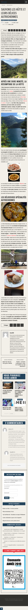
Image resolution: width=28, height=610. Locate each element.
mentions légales (14, 480)
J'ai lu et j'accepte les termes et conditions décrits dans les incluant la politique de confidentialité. (13, 481)
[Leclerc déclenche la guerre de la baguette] (8, 385)
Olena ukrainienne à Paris (8, 511)
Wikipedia (22, 183)
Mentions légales (14, 600)
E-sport (23, 530)
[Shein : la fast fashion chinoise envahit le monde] (20, 402)
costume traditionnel (11, 235)
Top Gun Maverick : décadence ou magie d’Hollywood (14, 514)
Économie (20, 399)
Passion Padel (7, 533)
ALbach (5, 541)
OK (1, 608)
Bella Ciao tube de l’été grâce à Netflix (7, 362)
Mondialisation (13, 20)
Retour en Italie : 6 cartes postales (10, 508)
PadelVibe (6, 537)
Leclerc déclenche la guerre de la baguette (12, 517)
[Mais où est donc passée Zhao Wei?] (8, 402)
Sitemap (21, 600)
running (11, 91)
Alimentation (5, 20)
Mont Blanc (23, 97)
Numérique (20, 382)
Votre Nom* (6, 488)
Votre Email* (6, 492)
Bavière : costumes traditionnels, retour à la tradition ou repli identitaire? (20, 364)
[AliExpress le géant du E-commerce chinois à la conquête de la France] (20, 385)
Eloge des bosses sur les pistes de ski (11, 520)
